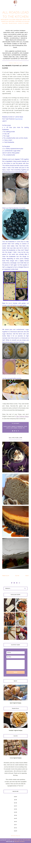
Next (27, 575)
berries (14, 426)
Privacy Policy (15, 835)
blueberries (19, 426)
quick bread (14, 428)
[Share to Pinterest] (18, 431)
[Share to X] (14, 431)
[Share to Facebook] (12, 431)
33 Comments (15, 423)
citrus (25, 426)
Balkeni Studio (19, 841)
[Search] (25, 588)
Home (17, 575)
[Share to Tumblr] (16, 431)
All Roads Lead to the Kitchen (20, 840)
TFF (24, 428)
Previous (5, 575)
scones (20, 428)
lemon (8, 428)
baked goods (7, 426)
